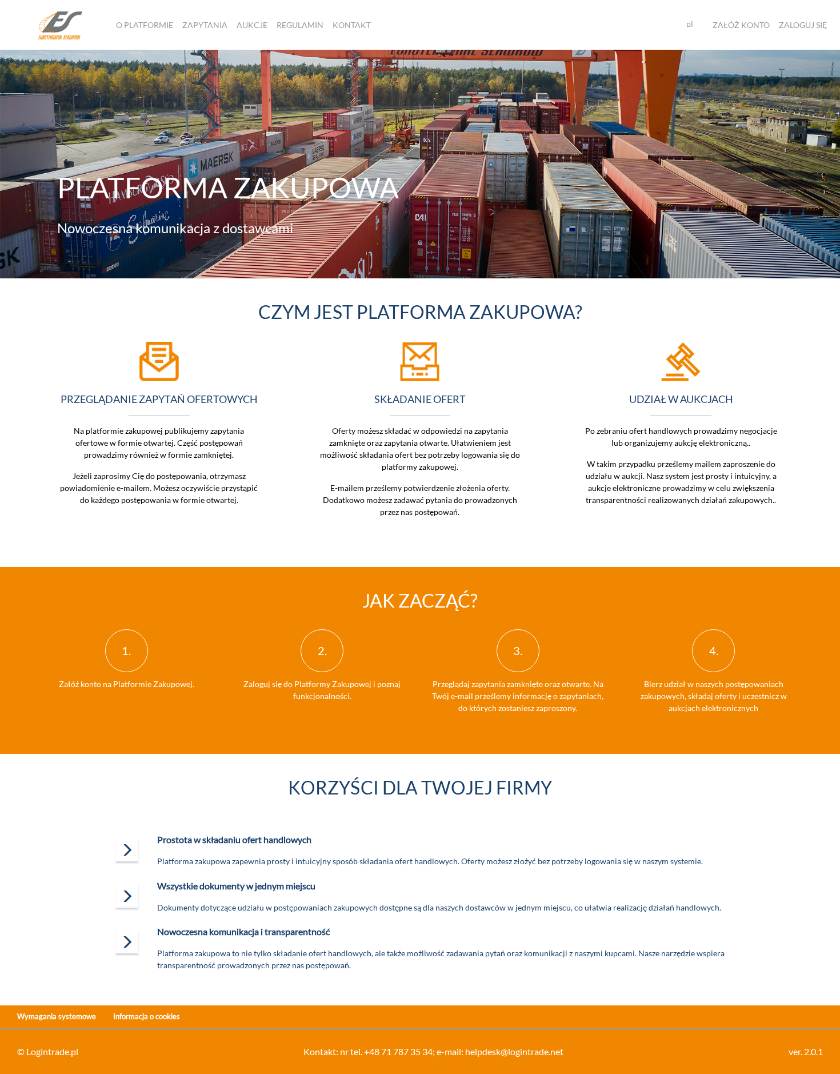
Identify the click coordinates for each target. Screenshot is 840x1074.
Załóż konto (741, 25)
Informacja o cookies (146, 1016)
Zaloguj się (803, 25)
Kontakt (352, 25)
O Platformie (144, 25)
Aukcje (252, 25)
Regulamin (300, 25)
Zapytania (204, 25)
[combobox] (694, 24)
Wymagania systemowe (56, 1016)
